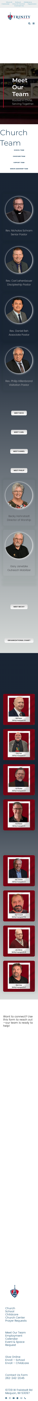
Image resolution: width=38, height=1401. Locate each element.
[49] (19, 346)
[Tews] (19, 730)
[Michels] (19, 927)
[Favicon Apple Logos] (14, 1283)
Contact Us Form (16, 1375)
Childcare (11, 1314)
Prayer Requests (16, 1321)
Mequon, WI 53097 (17, 1393)
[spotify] (17, 1398)
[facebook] (6, 1398)
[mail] (21, 1398)
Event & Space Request (14, 1343)
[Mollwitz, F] (19, 800)
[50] (19, 481)
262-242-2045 (14, 1378)
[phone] (25, 1398)
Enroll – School (15, 1360)
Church (10, 1308)
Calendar (11, 1339)
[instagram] (10, 1398)
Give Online (12, 1357)
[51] (19, 531)
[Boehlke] (19, 765)
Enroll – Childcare (17, 1363)
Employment (13, 1335)
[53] (19, 295)
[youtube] (13, 1398)
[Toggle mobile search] (29, 23)
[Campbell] (19, 891)
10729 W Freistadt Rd (19, 1390)
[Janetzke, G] (19, 856)
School (9, 1311)
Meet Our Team (15, 1332)
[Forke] (19, 962)
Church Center (15, 1317)
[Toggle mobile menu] (34, 23)
